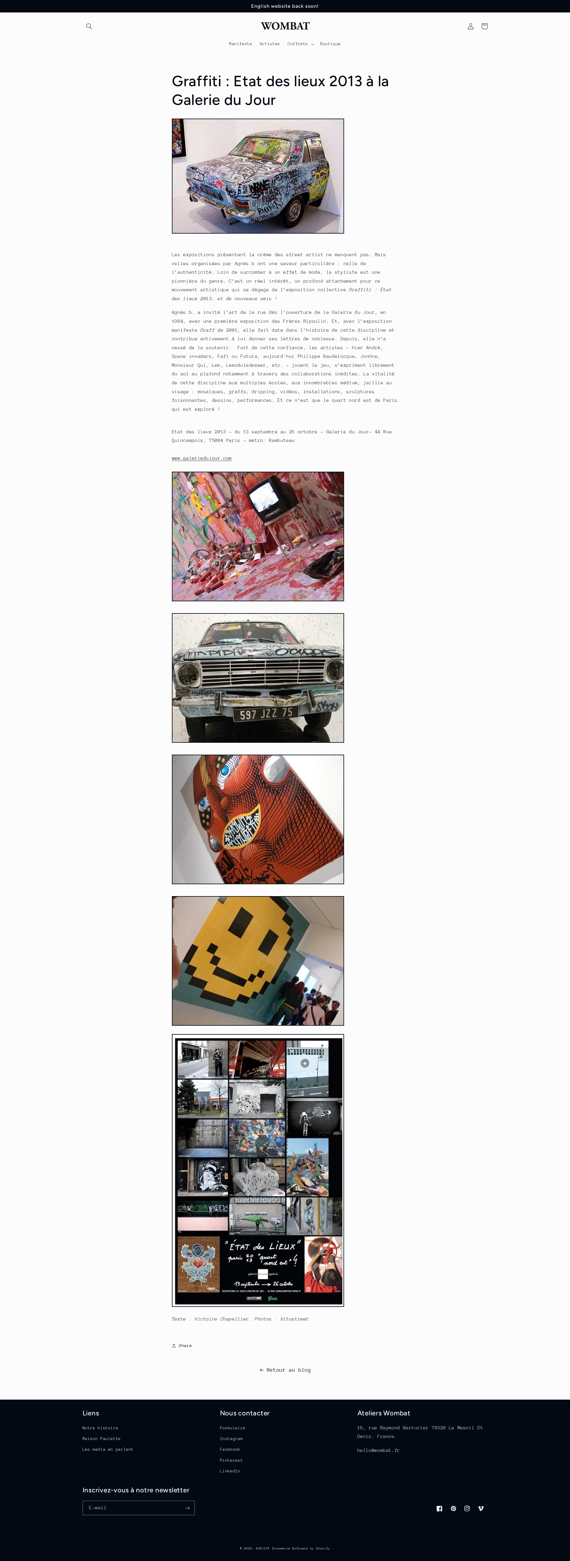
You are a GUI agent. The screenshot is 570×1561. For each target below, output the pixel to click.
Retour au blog (289, 1370)
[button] (89, 26)
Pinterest (231, 1460)
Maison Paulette (102, 1438)
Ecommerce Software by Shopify (301, 1548)
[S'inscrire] (187, 1508)
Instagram (231, 1438)
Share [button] (185, 1345)
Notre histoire (100, 1427)
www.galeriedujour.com (202, 458)
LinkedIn (230, 1471)
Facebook (230, 1449)
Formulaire (233, 1427)
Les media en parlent (108, 1449)
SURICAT (263, 1548)
